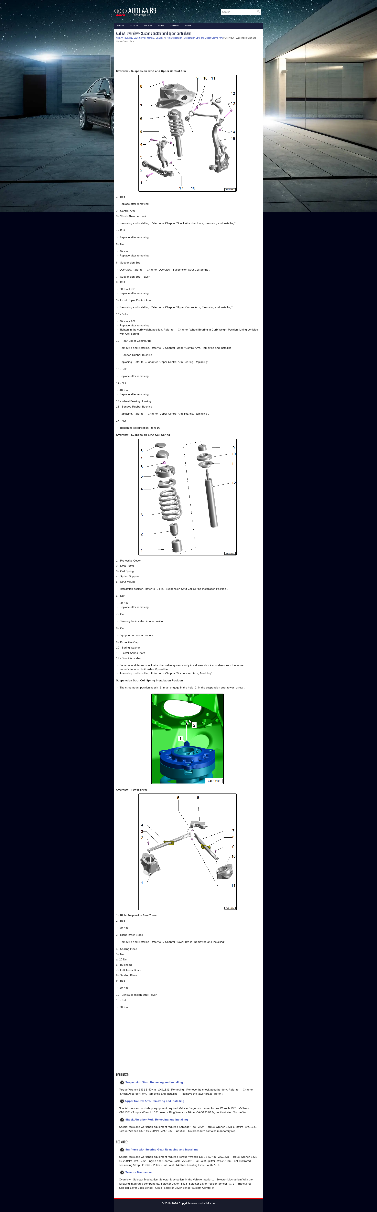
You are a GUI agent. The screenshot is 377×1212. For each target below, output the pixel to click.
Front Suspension (173, 38)
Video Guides (174, 25)
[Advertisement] (187, 56)
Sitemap (188, 25)
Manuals (120, 25)
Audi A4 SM (148, 25)
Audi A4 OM (134, 25)
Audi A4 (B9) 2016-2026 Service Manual (135, 38)
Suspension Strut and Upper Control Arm (203, 38)
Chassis (160, 38)
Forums (161, 25)
